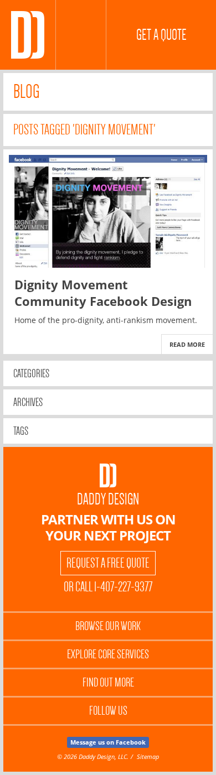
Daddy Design (108, 499)
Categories (31, 373)
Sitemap (148, 756)
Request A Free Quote (108, 563)
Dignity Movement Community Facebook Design (103, 292)
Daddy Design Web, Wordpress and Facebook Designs (27, 35)
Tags (20, 431)
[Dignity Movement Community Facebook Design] (108, 211)
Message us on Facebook (108, 742)
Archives (28, 402)
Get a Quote (161, 35)
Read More (187, 344)
